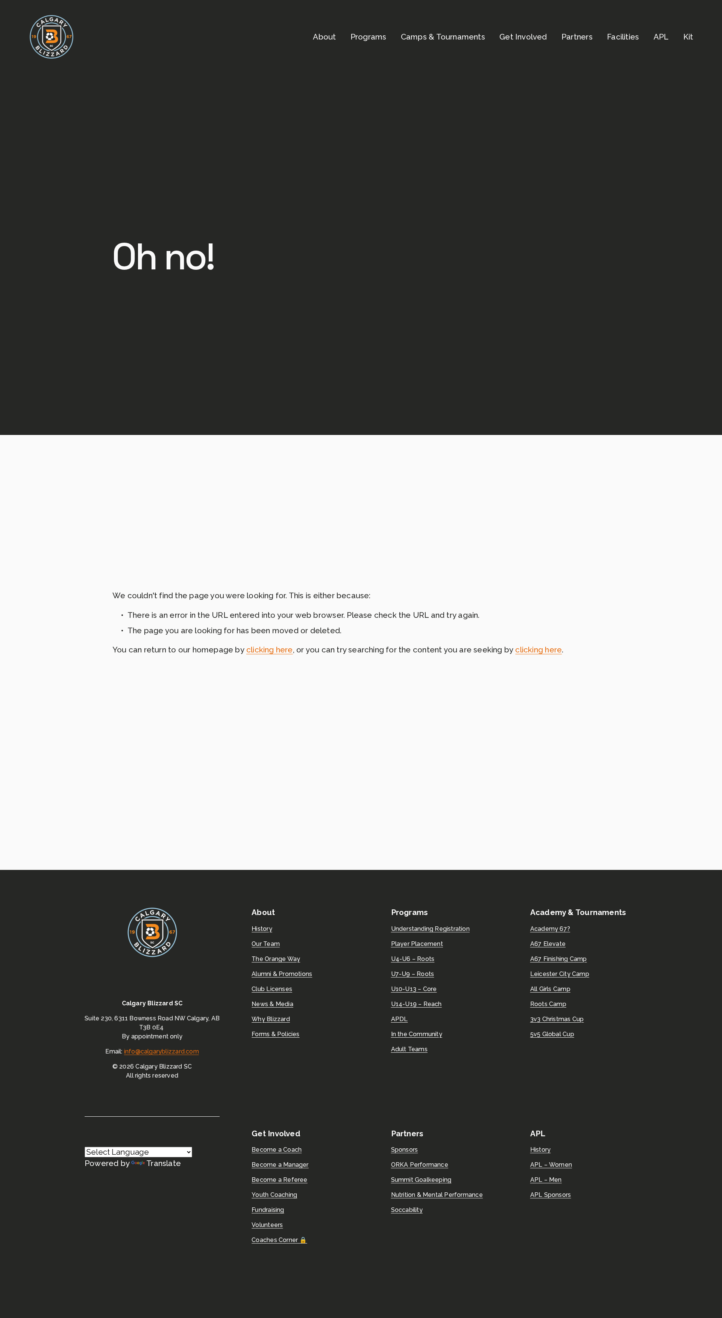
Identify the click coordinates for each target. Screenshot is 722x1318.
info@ (132, 1051)
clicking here (269, 649)
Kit (688, 36)
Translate (163, 1163)
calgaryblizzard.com (170, 1051)
